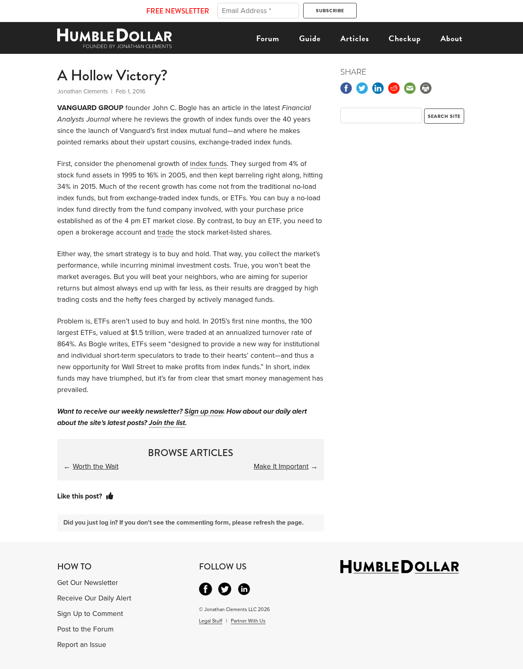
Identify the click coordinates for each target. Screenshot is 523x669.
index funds (208, 163)
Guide (310, 38)
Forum (267, 38)
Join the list (167, 423)
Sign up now (203, 411)
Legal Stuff (210, 621)
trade (165, 232)
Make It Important (281, 466)
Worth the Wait (95, 466)
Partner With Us (248, 621)
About (451, 38)
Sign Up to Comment (90, 613)
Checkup (405, 38)
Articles (354, 38)
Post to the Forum (85, 629)
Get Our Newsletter (87, 582)
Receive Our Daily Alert (94, 598)
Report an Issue (81, 644)
